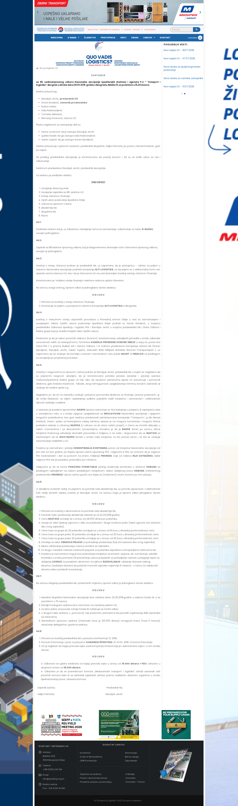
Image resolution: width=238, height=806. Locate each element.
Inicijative (93, 29)
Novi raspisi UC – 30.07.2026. (179, 66)
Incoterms (85, 752)
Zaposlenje (150, 29)
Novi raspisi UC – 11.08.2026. (179, 50)
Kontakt (165, 37)
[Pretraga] (196, 29)
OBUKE (134, 37)
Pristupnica (108, 37)
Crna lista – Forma (135, 781)
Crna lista (130, 778)
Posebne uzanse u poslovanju (96, 781)
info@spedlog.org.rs (53, 778)
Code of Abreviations (91, 756)
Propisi (136, 29)
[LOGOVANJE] (200, 38)
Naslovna (57, 37)
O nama (72, 37)
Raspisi (127, 29)
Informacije (131, 752)
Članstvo (90, 37)
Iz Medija (130, 774)
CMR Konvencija (88, 760)
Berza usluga (132, 756)
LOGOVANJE (192, 38)
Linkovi (147, 37)
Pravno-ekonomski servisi (93, 778)
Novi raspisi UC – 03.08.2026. (179, 58)
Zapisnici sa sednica (110, 29)
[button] (37, 12)
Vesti (123, 37)
